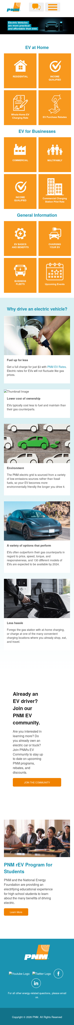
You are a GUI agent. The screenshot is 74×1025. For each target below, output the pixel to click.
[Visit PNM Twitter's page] (42, 973)
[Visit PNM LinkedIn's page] (37, 983)
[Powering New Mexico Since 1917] (14, 7)
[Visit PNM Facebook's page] (59, 973)
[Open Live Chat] (36, 7)
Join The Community (37, 782)
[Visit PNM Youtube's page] (20, 973)
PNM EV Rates (56, 367)
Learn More (16, 912)
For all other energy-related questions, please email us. (37, 995)
